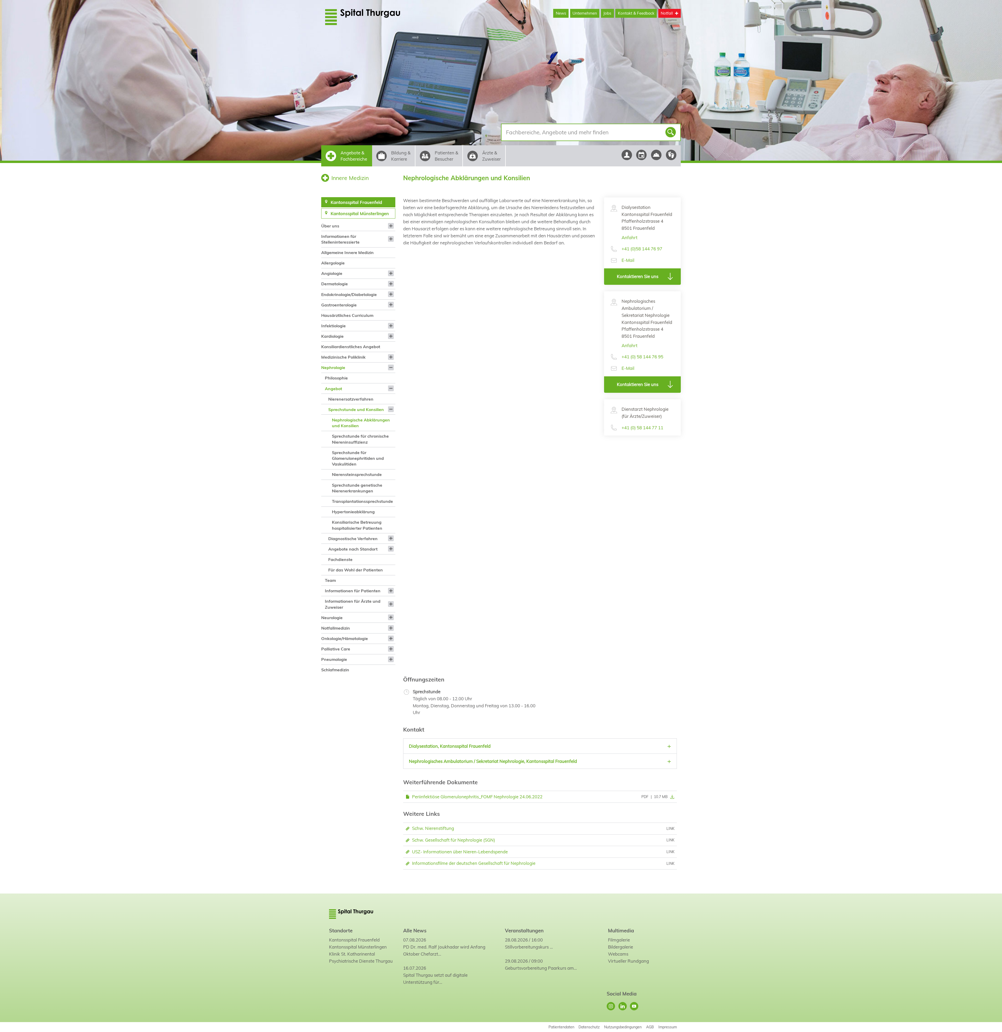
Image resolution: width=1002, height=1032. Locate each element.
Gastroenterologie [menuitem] (339, 304)
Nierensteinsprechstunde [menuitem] (357, 474)
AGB (650, 1027)
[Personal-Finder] (626, 155)
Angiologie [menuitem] (331, 273)
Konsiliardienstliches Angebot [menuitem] (350, 346)
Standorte (341, 930)
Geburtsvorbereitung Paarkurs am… (541, 968)
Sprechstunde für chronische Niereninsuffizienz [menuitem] (360, 438)
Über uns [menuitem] (330, 225)
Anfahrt (629, 237)
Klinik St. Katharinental (352, 954)
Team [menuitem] (330, 580)
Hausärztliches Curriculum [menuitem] (347, 315)
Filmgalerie (619, 940)
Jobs (607, 13)
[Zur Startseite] (375, 17)
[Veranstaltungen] (641, 155)
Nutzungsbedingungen (623, 1027)
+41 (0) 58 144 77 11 (642, 427)
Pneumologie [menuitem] (334, 659)
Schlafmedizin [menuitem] (335, 669)
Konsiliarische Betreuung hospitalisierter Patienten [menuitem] (357, 525)
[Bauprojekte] (656, 155)
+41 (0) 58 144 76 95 (642, 356)
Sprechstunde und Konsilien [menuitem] (356, 409)
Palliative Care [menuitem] (335, 648)
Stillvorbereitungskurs (527, 947)
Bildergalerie (620, 947)
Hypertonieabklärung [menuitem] (353, 511)
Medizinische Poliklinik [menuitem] (343, 357)
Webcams (618, 954)
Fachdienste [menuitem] (340, 559)
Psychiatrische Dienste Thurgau (361, 961)
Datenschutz (589, 1027)
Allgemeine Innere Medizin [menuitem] (347, 252)
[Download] (671, 797)
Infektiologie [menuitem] (333, 325)
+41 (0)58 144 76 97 (642, 248)
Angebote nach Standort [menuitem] (353, 549)
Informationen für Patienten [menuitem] (352, 590)
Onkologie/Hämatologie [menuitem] (344, 638)
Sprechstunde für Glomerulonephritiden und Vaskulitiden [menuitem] (358, 458)
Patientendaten (561, 1027)
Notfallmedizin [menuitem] (335, 628)
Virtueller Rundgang (628, 961)
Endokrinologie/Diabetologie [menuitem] (349, 294)
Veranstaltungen (524, 930)
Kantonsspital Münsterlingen (358, 947)
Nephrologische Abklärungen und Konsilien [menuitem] (361, 422)
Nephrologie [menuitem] (333, 367)
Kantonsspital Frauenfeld (354, 940)
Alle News (414, 930)
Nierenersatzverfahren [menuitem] (350, 399)
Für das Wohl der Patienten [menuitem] (355, 569)
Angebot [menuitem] (333, 388)
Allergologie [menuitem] (333, 262)
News (561, 13)
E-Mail (628, 260)
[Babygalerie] (671, 155)
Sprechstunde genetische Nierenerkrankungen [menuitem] (357, 487)
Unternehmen (584, 13)
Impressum (667, 1027)
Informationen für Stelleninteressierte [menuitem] (340, 239)
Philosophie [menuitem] (336, 378)
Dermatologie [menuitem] (334, 283)
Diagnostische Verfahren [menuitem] (353, 538)
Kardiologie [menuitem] (332, 336)
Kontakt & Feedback (636, 13)
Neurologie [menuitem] (332, 617)
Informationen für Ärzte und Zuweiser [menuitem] (352, 604)
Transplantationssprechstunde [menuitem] (362, 501)
